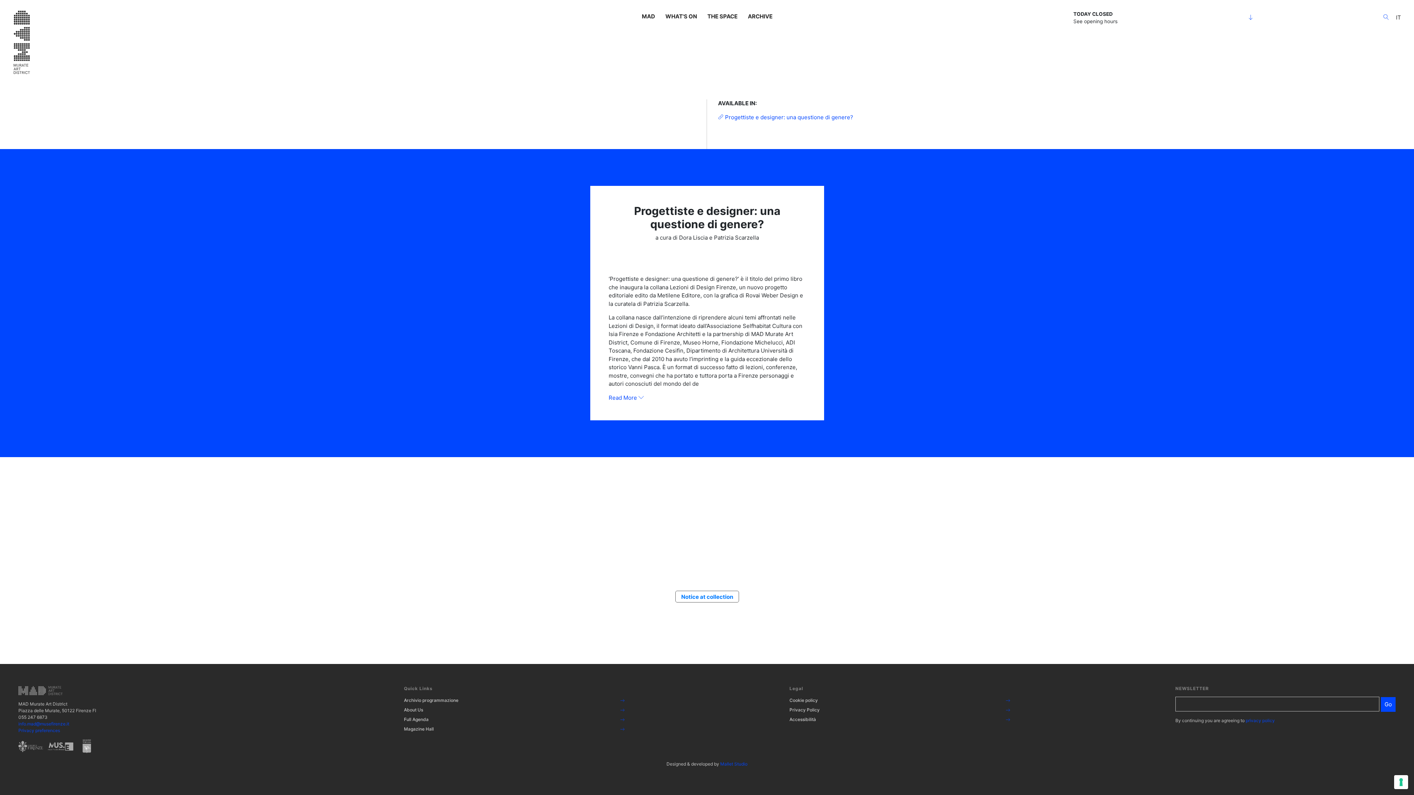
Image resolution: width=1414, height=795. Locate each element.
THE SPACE (722, 16)
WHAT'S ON (681, 16)
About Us (413, 710)
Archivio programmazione (431, 700)
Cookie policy (803, 700)
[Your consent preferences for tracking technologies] (1401, 782)
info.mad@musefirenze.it (43, 724)
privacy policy (1260, 720)
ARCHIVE (760, 16)
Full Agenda (416, 719)
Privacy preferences (39, 730)
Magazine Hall (419, 729)
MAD (648, 16)
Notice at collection (707, 596)
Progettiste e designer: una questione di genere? (788, 117)
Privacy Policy (804, 710)
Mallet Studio (734, 764)
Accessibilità (802, 719)
